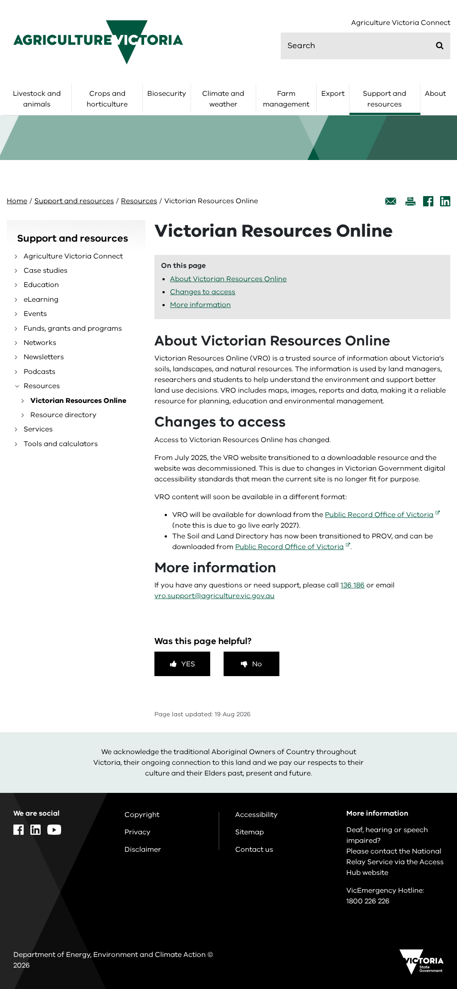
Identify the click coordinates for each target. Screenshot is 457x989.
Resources (139, 201)
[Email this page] (391, 201)
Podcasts (39, 372)
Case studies (45, 270)
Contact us (254, 849)
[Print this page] (410, 201)
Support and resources (384, 99)
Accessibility (256, 815)
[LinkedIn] (445, 201)
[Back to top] (425, 877)
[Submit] (440, 45)
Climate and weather (223, 99)
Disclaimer (143, 849)
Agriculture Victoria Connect (400, 23)
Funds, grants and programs (73, 328)
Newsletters (44, 357)
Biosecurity (166, 93)
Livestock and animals (37, 99)
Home (17, 201)
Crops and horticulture (107, 99)
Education (41, 285)
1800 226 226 (368, 901)
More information (200, 305)
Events (35, 314)
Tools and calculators (61, 444)
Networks (40, 343)
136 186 (353, 585)
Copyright (142, 815)
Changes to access (202, 292)
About (435, 93)
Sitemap (249, 832)
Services (38, 429)
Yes (188, 664)
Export (333, 93)
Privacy (137, 832)
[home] (98, 42)
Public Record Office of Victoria (379, 515)
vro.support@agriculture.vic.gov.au (214, 596)
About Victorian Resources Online (228, 279)
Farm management (286, 99)
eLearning (41, 299)
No (257, 664)
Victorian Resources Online (78, 401)
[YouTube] (54, 830)
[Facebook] (428, 201)
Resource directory (63, 415)
